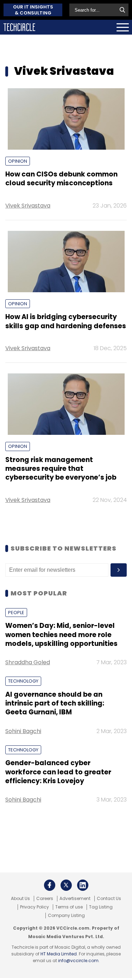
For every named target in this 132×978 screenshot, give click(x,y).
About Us (20, 898)
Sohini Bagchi (23, 731)
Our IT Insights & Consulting (33, 10)
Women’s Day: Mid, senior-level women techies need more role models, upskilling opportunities (61, 634)
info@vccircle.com (78, 961)
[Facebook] (49, 885)
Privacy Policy (34, 907)
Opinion (17, 161)
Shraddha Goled (27, 662)
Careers (44, 898)
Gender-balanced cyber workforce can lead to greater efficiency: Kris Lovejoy (58, 772)
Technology (23, 681)
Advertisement (74, 898)
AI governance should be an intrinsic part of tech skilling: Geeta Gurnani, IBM (54, 703)
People (16, 612)
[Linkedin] (82, 885)
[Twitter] (66, 885)
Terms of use (69, 907)
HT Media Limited (58, 954)
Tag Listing (101, 907)
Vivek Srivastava (27, 206)
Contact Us (109, 898)
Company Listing (66, 915)
